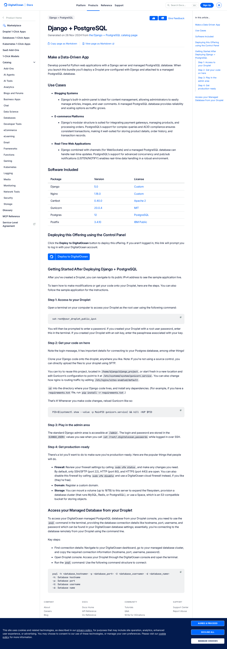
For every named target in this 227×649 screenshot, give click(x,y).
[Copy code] (180, 317)
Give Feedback (176, 18)
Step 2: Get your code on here (209, 71)
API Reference (89, 611)
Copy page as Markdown (63, 43)
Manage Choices (208, 641)
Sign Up (207, 5)
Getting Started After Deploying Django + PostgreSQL (205, 54)
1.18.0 (97, 193)
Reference (106, 5)
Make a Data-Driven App (207, 24)
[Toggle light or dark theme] (219, 5)
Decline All (207, 632)
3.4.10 (97, 222)
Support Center (180, 607)
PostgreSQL (141, 214)
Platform (81, 5)
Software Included (204, 36)
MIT (136, 208)
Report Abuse (180, 611)
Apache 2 (140, 200)
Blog (46, 615)
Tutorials (129, 607)
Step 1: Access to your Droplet (206, 64)
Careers (48, 611)
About (47, 607)
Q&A (127, 611)
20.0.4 (98, 208)
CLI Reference (89, 615)
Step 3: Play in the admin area (207, 79)
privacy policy (84, 630)
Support (119, 5)
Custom (139, 186)
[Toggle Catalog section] (34, 62)
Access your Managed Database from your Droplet (209, 99)
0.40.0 (98, 200)
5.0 (96, 186)
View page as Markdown (98, 43)
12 (95, 214)
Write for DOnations (135, 615)
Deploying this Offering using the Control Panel (207, 44)
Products (93, 5)
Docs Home (88, 607)
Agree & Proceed (208, 623)
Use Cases (200, 30)
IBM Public (140, 222)
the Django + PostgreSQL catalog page (113, 35)
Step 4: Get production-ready (207, 87)
